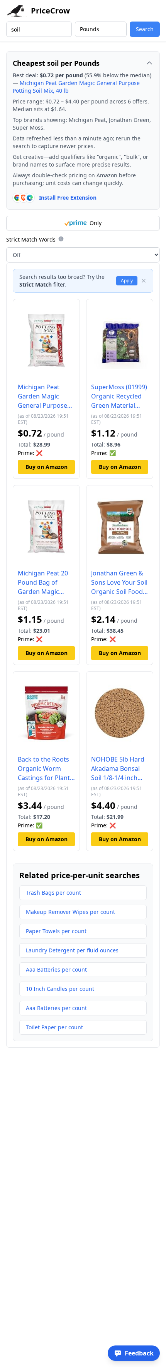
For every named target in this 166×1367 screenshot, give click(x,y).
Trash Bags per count (53, 892)
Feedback (139, 1353)
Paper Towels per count (56, 931)
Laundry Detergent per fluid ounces (72, 950)
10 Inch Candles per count (60, 988)
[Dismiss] (144, 281)
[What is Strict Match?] (61, 239)
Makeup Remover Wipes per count (70, 911)
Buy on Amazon (46, 466)
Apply (127, 280)
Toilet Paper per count (54, 1027)
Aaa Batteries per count (56, 969)
